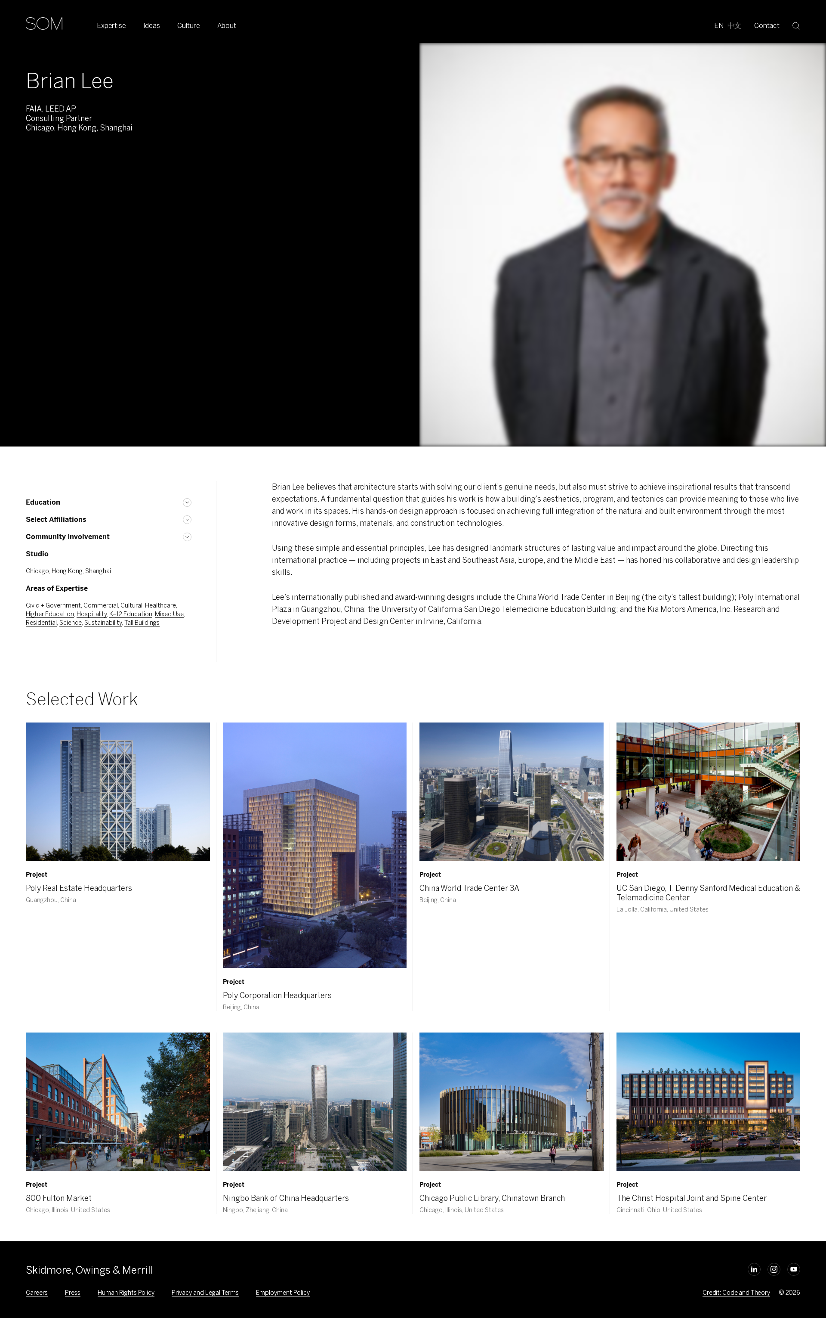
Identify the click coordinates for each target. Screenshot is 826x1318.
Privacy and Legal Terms (205, 1292)
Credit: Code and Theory (736, 1292)
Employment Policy (283, 1292)
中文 (734, 26)
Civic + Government (53, 605)
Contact (767, 26)
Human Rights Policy (126, 1292)
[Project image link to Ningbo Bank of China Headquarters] (315, 1102)
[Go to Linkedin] (754, 1269)
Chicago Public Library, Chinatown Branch (492, 1198)
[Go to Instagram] (773, 1269)
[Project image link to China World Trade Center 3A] (511, 792)
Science (70, 622)
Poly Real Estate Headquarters (79, 888)
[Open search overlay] (796, 25)
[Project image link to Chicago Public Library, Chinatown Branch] (511, 1102)
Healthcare (160, 605)
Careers (37, 1292)
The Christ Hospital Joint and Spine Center (691, 1198)
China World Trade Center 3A (469, 888)
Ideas (151, 26)
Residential (41, 622)
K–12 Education (130, 614)
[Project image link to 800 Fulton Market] (118, 1102)
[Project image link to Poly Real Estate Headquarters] (118, 792)
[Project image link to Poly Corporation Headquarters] (315, 845)
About (226, 26)
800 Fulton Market (59, 1198)
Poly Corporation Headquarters (277, 995)
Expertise (111, 26)
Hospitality (92, 614)
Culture (188, 26)
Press (72, 1292)
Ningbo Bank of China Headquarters (286, 1198)
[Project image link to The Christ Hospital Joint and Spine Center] (708, 1102)
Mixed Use (169, 614)
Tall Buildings (142, 622)
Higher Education (50, 614)
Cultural (131, 605)
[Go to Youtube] (793, 1269)
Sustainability (103, 622)
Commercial (100, 605)
